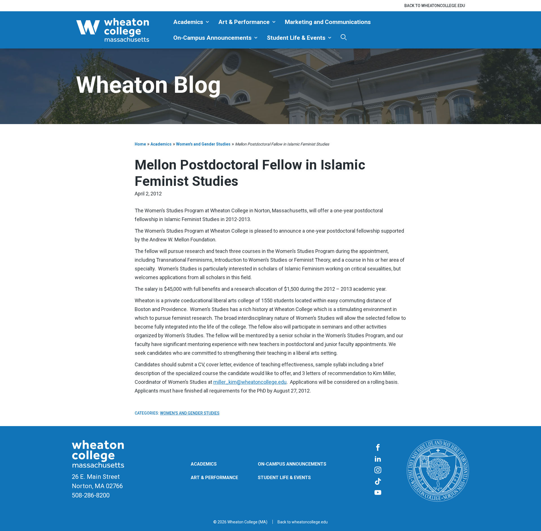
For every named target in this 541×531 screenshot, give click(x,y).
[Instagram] (377, 470)
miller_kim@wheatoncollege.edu (250, 382)
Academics (188, 22)
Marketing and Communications (328, 22)
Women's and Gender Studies (203, 144)
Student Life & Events (296, 37)
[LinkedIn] (377, 459)
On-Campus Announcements (212, 37)
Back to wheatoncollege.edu (434, 5)
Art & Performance (244, 22)
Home (140, 144)
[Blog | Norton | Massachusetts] (122, 30)
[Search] (343, 37)
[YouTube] (377, 493)
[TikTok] (377, 481)
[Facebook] (377, 447)
